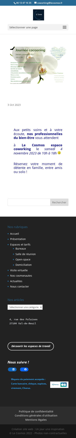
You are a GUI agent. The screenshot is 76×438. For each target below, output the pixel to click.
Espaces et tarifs (20, 244)
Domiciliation (23, 264)
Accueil (14, 233)
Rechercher (59, 202)
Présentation (18, 239)
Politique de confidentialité (36, 411)
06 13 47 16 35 (23, 2)
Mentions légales (36, 419)
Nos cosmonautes (21, 275)
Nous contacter (19, 286)
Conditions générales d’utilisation (36, 415)
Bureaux (20, 248)
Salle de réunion (25, 254)
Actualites (16, 281)
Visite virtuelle (19, 270)
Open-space (22, 259)
